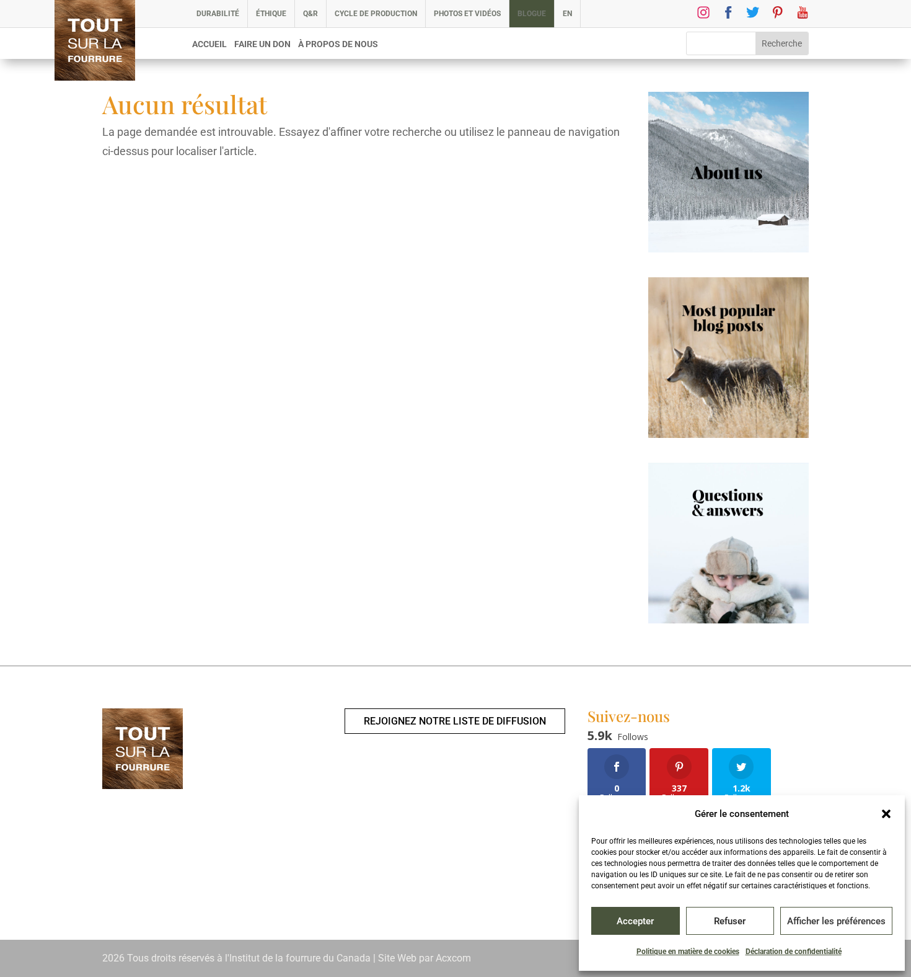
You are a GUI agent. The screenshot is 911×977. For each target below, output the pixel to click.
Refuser (730, 921)
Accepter (635, 921)
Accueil (209, 44)
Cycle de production (376, 13)
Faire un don (262, 44)
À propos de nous (338, 44)
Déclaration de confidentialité (794, 951)
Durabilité (217, 13)
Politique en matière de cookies (687, 951)
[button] (886, 814)
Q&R (310, 13)
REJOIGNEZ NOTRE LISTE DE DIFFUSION (455, 721)
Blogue (531, 13)
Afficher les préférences (836, 921)
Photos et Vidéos (467, 13)
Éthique (271, 13)
